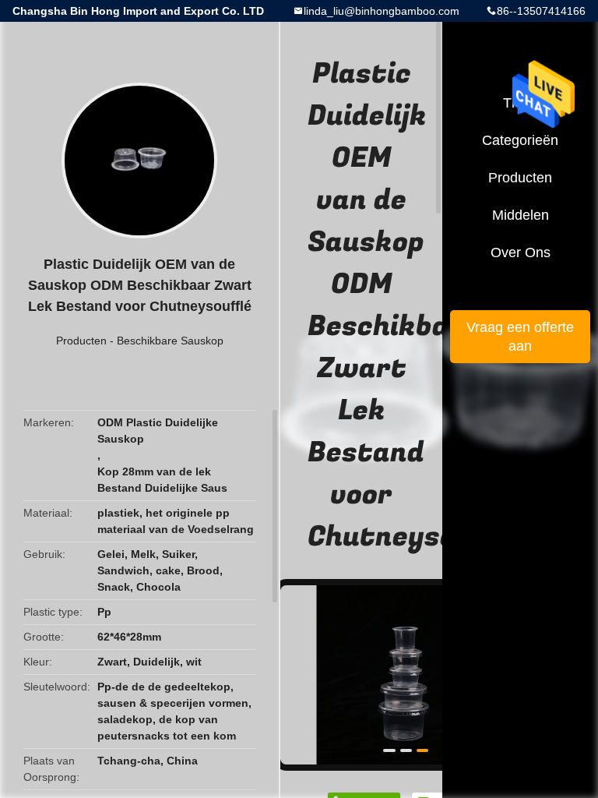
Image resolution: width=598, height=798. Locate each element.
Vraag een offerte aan (520, 337)
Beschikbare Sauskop (170, 340)
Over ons (521, 252)
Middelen (520, 215)
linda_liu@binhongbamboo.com (381, 11)
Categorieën (520, 140)
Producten (81, 340)
